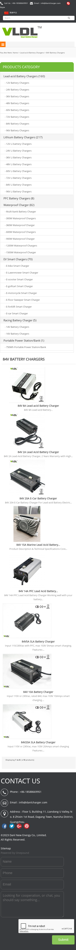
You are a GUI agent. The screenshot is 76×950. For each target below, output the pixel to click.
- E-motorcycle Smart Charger (21, 293)
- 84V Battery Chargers (17, 123)
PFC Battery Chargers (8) (19, 198)
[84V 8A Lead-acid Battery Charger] (27, 402)
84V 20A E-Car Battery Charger (38, 498)
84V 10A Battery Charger (38, 692)
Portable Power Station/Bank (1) (24, 340)
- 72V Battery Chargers (17, 116)
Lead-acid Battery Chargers (32, 53)
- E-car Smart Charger (16, 313)
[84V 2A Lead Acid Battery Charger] (27, 448)
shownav (3, 44)
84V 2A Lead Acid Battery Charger (38, 452)
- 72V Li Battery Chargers (18, 178)
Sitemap (6, 848)
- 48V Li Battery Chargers (18, 164)
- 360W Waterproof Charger (20, 225)
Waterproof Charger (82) (19, 205)
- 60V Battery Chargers (17, 110)
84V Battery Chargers (55, 53)
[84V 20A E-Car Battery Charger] (27, 495)
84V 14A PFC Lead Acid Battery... (38, 591)
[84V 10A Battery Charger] (27, 688)
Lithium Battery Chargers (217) (23, 137)
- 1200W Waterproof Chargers (21, 245)
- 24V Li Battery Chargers (18, 150)
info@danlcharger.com (33, 802)
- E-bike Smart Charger (17, 265)
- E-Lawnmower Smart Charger (21, 272)
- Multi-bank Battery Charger (20, 211)
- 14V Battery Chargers (17, 326)
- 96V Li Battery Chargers (18, 191)
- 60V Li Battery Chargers (18, 171)
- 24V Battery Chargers (17, 89)
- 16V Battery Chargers (17, 333)
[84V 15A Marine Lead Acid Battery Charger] (27, 541)
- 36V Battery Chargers (17, 96)
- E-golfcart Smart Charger (19, 286)
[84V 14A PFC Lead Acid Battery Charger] (27, 587)
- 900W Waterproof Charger (20, 238)
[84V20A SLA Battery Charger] (27, 739)
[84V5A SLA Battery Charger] (27, 638)
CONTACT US (20, 780)
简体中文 (13, 12)
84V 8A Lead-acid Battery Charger (38, 405)
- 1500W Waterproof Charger (20, 252)
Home (15, 53)
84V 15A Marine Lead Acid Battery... (38, 544)
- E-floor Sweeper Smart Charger (22, 299)
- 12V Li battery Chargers (18, 143)
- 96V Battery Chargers (17, 130)
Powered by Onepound (15, 853)
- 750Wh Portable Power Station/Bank (25, 347)
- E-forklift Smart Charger (18, 306)
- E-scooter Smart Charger (19, 279)
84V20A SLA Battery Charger (38, 742)
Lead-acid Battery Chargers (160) (24, 76)
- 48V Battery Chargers (17, 103)
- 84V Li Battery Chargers (18, 184)
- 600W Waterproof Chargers (20, 232)
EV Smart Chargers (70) (18, 259)
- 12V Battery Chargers (17, 82)
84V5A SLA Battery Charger (38, 641)
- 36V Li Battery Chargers (18, 157)
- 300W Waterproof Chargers (20, 218)
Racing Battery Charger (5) (20, 320)
